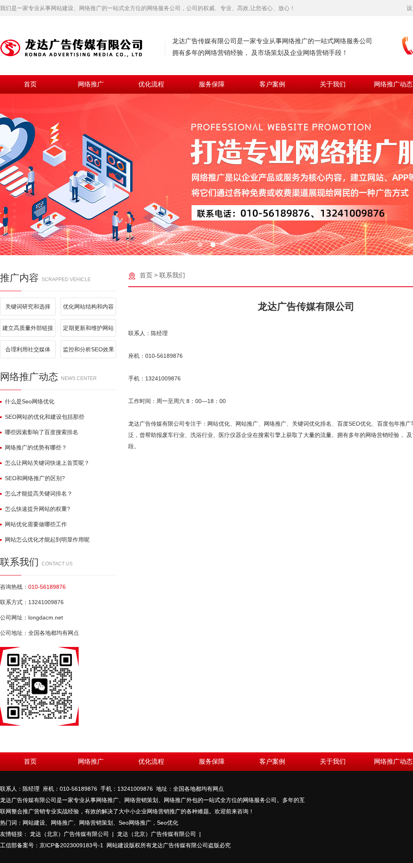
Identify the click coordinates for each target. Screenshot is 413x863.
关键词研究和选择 (27, 306)
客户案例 (272, 84)
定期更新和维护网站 (88, 328)
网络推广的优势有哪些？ (36, 447)
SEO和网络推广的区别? (35, 478)
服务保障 (212, 84)
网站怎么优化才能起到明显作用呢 (47, 539)
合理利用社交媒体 (27, 349)
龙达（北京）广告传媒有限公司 (69, 834)
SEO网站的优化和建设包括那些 (44, 417)
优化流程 (151, 84)
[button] (200, 244)
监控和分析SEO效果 (88, 349)
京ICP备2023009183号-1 (71, 845)
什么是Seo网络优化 (29, 401)
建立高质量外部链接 (27, 328)
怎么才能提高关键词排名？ (39, 493)
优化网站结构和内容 (88, 306)
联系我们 (172, 275)
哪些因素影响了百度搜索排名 (41, 432)
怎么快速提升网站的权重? (37, 509)
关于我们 (333, 84)
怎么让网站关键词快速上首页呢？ (47, 463)
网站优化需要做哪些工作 (36, 524)
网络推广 (91, 84)
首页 (30, 84)
